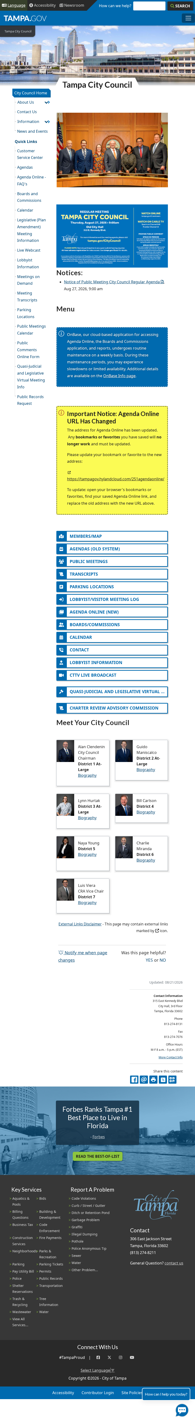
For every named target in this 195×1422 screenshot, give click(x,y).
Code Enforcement (49, 1227)
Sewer (76, 1255)
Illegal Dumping (85, 1234)
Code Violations (84, 1198)
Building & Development (49, 1214)
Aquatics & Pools (20, 1201)
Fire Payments (50, 1237)
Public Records (51, 1278)
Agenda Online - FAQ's (31, 180)
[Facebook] (98, 1357)
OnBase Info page (119, 375)
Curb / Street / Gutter (88, 1205)
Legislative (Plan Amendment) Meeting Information (31, 230)
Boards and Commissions (29, 197)
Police (17, 1278)
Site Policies (132, 1392)
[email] (144, 1080)
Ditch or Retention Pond (91, 1212)
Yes (149, 960)
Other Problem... (85, 1270)
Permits (45, 1271)
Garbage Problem (86, 1220)
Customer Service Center (30, 154)
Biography (87, 775)
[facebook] (134, 1080)
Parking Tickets (51, 1264)
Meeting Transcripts (27, 296)
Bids (42, 1198)
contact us (174, 1263)
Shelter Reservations (22, 1288)
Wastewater (21, 1312)
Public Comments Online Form (28, 349)
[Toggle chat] (181, 1409)
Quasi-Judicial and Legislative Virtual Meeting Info (31, 376)
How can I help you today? (166, 1394)
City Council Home (30, 93)
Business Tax (22, 1224)
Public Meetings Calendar (31, 330)
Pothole (77, 1241)
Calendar (25, 210)
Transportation (51, 1285)
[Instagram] (120, 1357)
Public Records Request (30, 400)
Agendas (25, 167)
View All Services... (20, 1322)
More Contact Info (171, 1057)
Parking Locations (25, 313)
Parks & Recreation (47, 1254)
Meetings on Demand (28, 280)
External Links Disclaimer (80, 924)
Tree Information (48, 1301)
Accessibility (63, 1392)
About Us (25, 102)
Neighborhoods (24, 1251)
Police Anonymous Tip (89, 1248)
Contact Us (27, 111)
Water (44, 1312)
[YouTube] (132, 1357)
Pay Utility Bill (23, 1271)
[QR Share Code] (172, 1080)
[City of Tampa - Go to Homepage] (25, 18)
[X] (163, 1080)
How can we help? (115, 5)
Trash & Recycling (20, 1301)
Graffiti (77, 1227)
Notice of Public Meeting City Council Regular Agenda (112, 281)
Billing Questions (20, 1214)
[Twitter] (109, 1357)
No (163, 960)
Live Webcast (28, 250)
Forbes (99, 1136)
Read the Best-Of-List (97, 1156)
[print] (153, 1080)
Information (28, 121)
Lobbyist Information (28, 263)
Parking (18, 1264)
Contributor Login (98, 1392)
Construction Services (22, 1240)
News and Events (32, 131)
